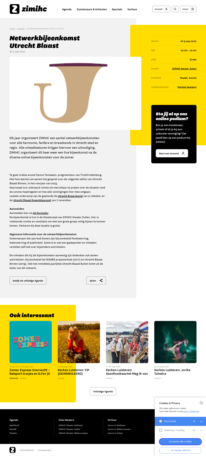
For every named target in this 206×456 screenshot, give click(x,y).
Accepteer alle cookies (180, 442)
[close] (201, 403)
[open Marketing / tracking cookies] (201, 431)
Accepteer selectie (180, 450)
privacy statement (191, 411)
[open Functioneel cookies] (201, 421)
